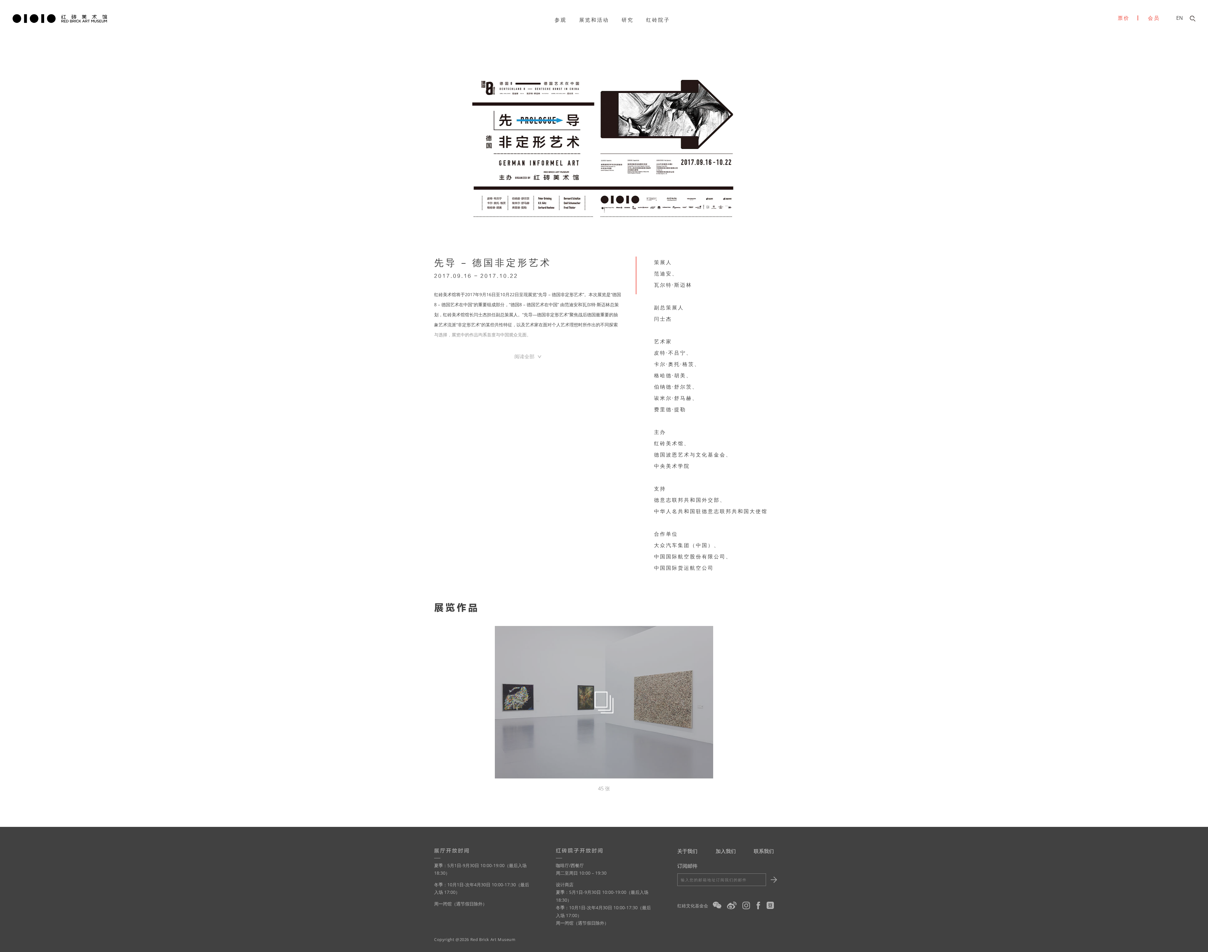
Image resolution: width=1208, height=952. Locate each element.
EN (1179, 17)
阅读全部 (524, 356)
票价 (1124, 17)
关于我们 (687, 851)
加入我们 (726, 851)
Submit (772, 879)
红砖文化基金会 (692, 906)
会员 (1154, 17)
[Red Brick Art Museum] (60, 17)
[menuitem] (560, 19)
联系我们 (764, 851)
